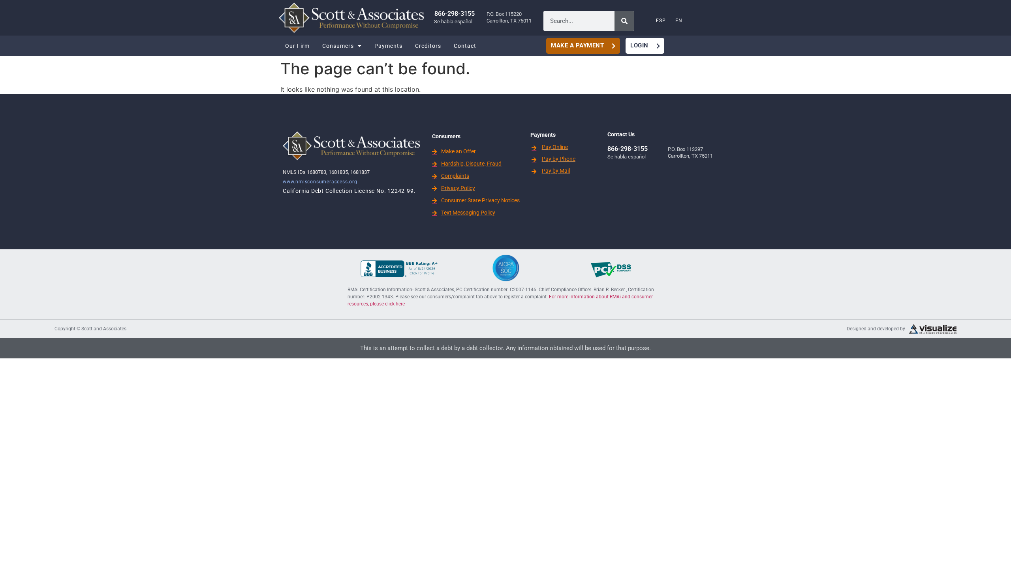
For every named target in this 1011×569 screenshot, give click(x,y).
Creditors (428, 46)
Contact (465, 46)
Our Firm (297, 46)
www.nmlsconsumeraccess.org (320, 182)
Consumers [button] (338, 46)
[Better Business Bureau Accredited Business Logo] (400, 275)
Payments (388, 46)
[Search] (624, 21)
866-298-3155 (454, 13)
